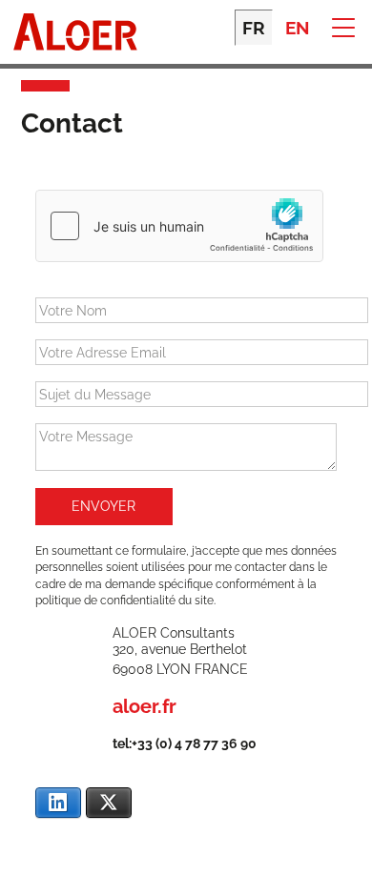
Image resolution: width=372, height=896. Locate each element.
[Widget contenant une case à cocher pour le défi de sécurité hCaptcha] (179, 226)
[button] (342, 26)
